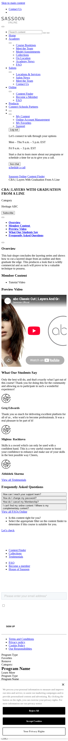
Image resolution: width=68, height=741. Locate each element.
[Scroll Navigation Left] (2, 217)
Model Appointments (28, 51)
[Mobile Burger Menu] (2, 26)
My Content (23, 116)
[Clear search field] (44, 32)
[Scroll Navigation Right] (2, 242)
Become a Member (27, 97)
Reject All (34, 710)
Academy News (25, 61)
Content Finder (24, 93)
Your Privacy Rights (34, 731)
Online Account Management (33, 119)
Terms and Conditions (21, 639)
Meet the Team (24, 48)
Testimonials (16, 556)
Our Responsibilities (20, 648)
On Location (23, 58)
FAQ (19, 64)
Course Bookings (26, 45)
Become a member (19, 566)
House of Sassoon (19, 569)
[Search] (48, 32)
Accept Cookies (34, 721)
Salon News (23, 77)
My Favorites (23, 122)
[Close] (63, 685)
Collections (22, 54)
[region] (34, 709)
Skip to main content (13, 2)
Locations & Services (28, 74)
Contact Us (15, 9)
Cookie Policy (17, 645)
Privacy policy (17, 642)
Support (20, 126)
